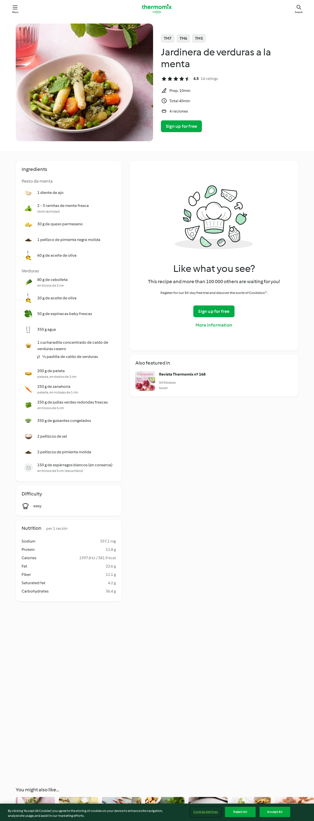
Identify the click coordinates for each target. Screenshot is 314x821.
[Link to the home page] (157, 9)
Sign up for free (181, 126)
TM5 (199, 38)
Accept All (274, 812)
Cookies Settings (205, 812)
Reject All (240, 812)
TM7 (168, 38)
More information (214, 325)
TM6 (183, 38)
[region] (157, 812)
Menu (15, 12)
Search (299, 12)
